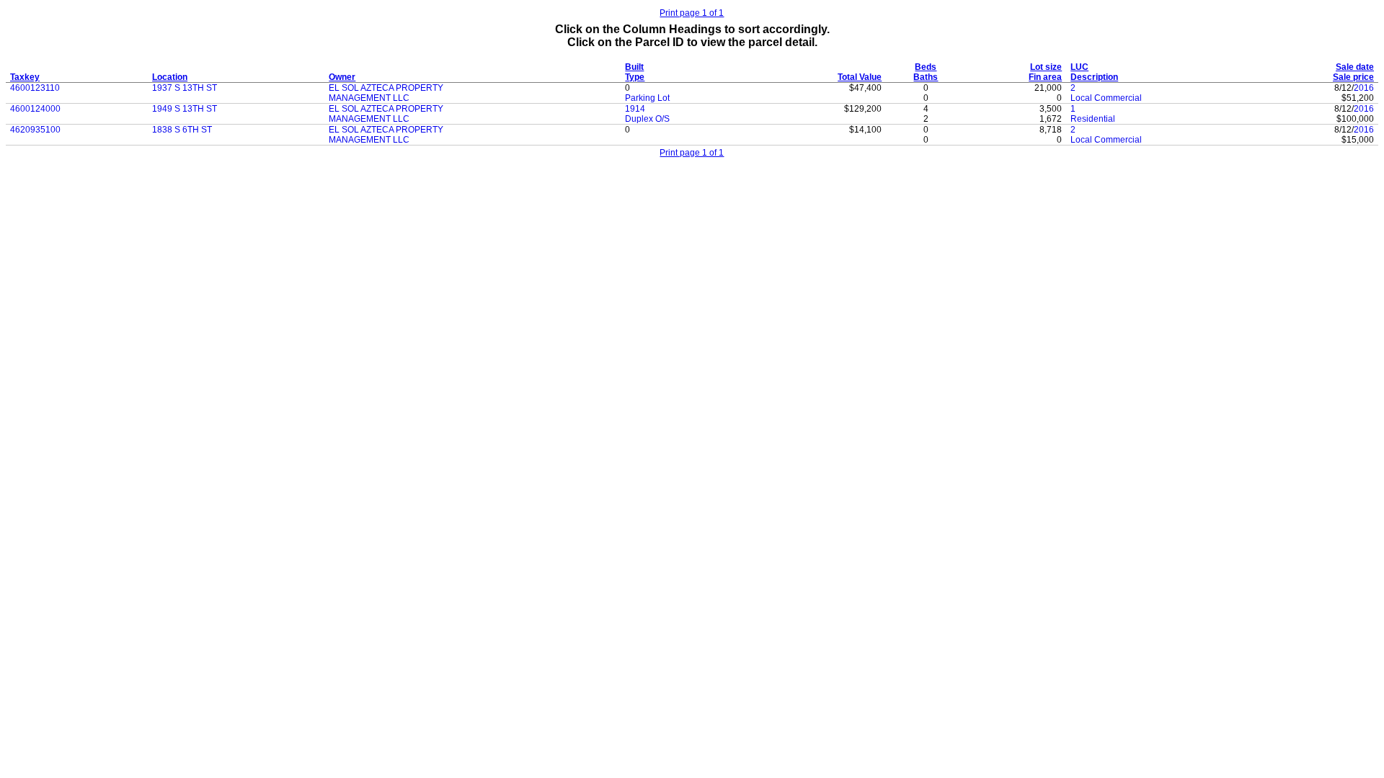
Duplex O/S (647, 119)
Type (634, 77)
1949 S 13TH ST (184, 109)
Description (1094, 77)
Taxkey (25, 77)
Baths (925, 77)
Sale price (1353, 77)
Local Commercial (1106, 98)
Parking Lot (647, 98)
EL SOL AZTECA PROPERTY (386, 88)
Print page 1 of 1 (692, 13)
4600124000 (35, 109)
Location (169, 77)
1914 (635, 109)
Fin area (1045, 77)
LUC (1079, 67)
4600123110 (35, 88)
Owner (342, 77)
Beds (925, 67)
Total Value (860, 77)
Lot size (1046, 67)
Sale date (1355, 67)
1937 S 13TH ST (184, 88)
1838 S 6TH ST (182, 130)
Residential (1092, 119)
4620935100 (35, 130)
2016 (1364, 88)
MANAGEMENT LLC (369, 98)
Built (634, 67)
